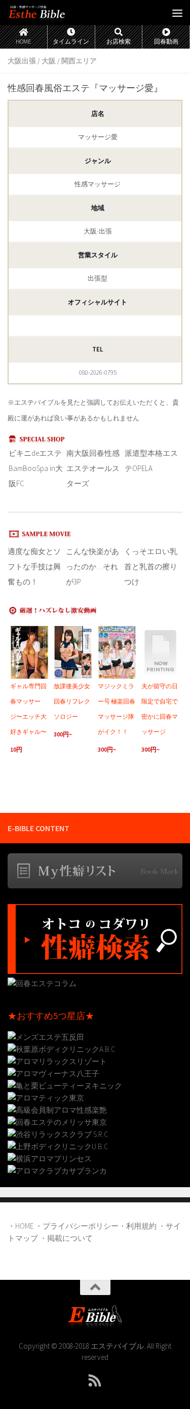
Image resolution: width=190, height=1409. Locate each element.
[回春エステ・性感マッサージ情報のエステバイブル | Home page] (47, 12)
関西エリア (79, 60)
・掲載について (66, 1238)
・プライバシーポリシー (77, 1226)
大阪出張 (22, 60)
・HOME (20, 1226)
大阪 (49, 60)
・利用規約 (138, 1226)
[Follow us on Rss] (95, 1381)
